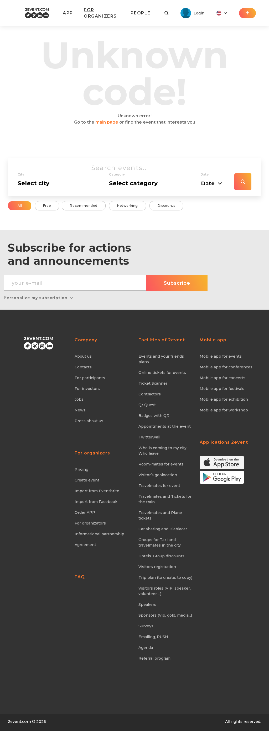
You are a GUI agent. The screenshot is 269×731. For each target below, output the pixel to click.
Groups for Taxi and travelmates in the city (159, 542)
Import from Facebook (96, 501)
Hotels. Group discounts (161, 556)
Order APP (85, 512)
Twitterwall (149, 437)
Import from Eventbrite (97, 491)
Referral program (154, 658)
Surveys (145, 626)
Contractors (149, 394)
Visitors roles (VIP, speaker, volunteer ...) (164, 591)
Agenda (145, 647)
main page (106, 122)
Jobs (79, 399)
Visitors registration (157, 566)
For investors (87, 388)
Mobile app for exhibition (224, 399)
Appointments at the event (164, 426)
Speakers (147, 604)
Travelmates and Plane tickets (160, 515)
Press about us (89, 421)
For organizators (90, 523)
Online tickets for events (162, 372)
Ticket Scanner (152, 383)
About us (83, 356)
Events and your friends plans (161, 359)
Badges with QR (153, 415)
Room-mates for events (161, 464)
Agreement (85, 544)
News (80, 410)
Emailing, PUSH (153, 636)
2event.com (19, 721)
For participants (90, 377)
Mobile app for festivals (222, 388)
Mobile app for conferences (226, 367)
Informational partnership (99, 534)
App (68, 12)
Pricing (81, 469)
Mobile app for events (221, 356)
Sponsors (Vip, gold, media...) (165, 615)
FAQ (80, 576)
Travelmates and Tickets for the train (165, 499)
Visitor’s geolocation (157, 475)
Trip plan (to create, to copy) (165, 577)
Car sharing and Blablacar (162, 529)
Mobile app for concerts (222, 377)
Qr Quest (147, 404)
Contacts (83, 367)
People (141, 12)
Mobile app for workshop (224, 410)
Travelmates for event (159, 485)
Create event (87, 480)
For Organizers (100, 13)
